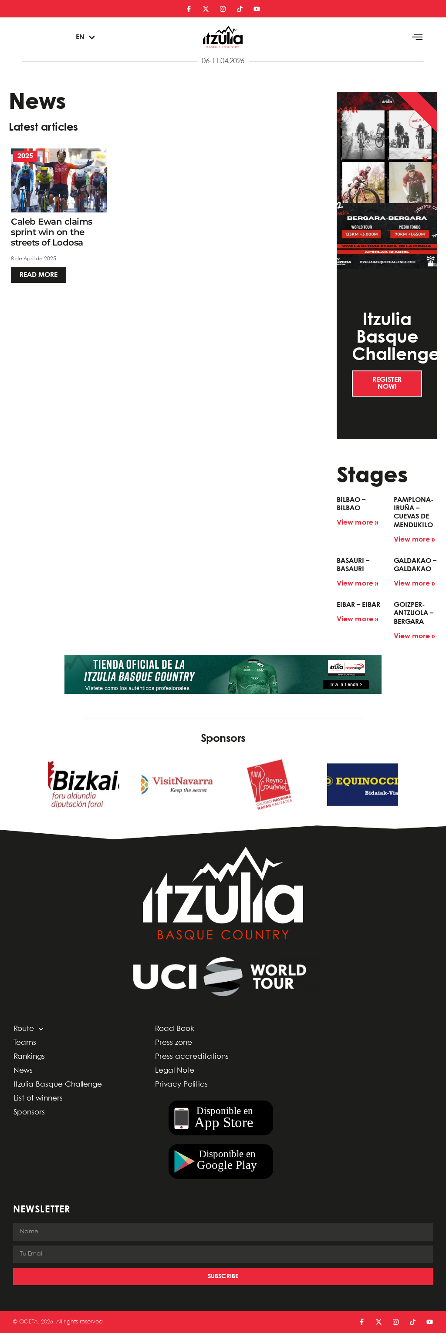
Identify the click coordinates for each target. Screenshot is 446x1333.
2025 (25, 156)
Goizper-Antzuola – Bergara (413, 613)
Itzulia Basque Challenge (58, 1084)
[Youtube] (256, 9)
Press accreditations (192, 1056)
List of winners (38, 1098)
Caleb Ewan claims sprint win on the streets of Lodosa (51, 232)
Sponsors (29, 1112)
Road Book (174, 1029)
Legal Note (174, 1070)
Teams (25, 1043)
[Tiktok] (240, 9)
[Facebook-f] (189, 9)
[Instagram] (223, 9)
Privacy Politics (181, 1084)
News (23, 1070)
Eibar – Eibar (358, 605)
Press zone (173, 1043)
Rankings (29, 1056)
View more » (357, 522)
